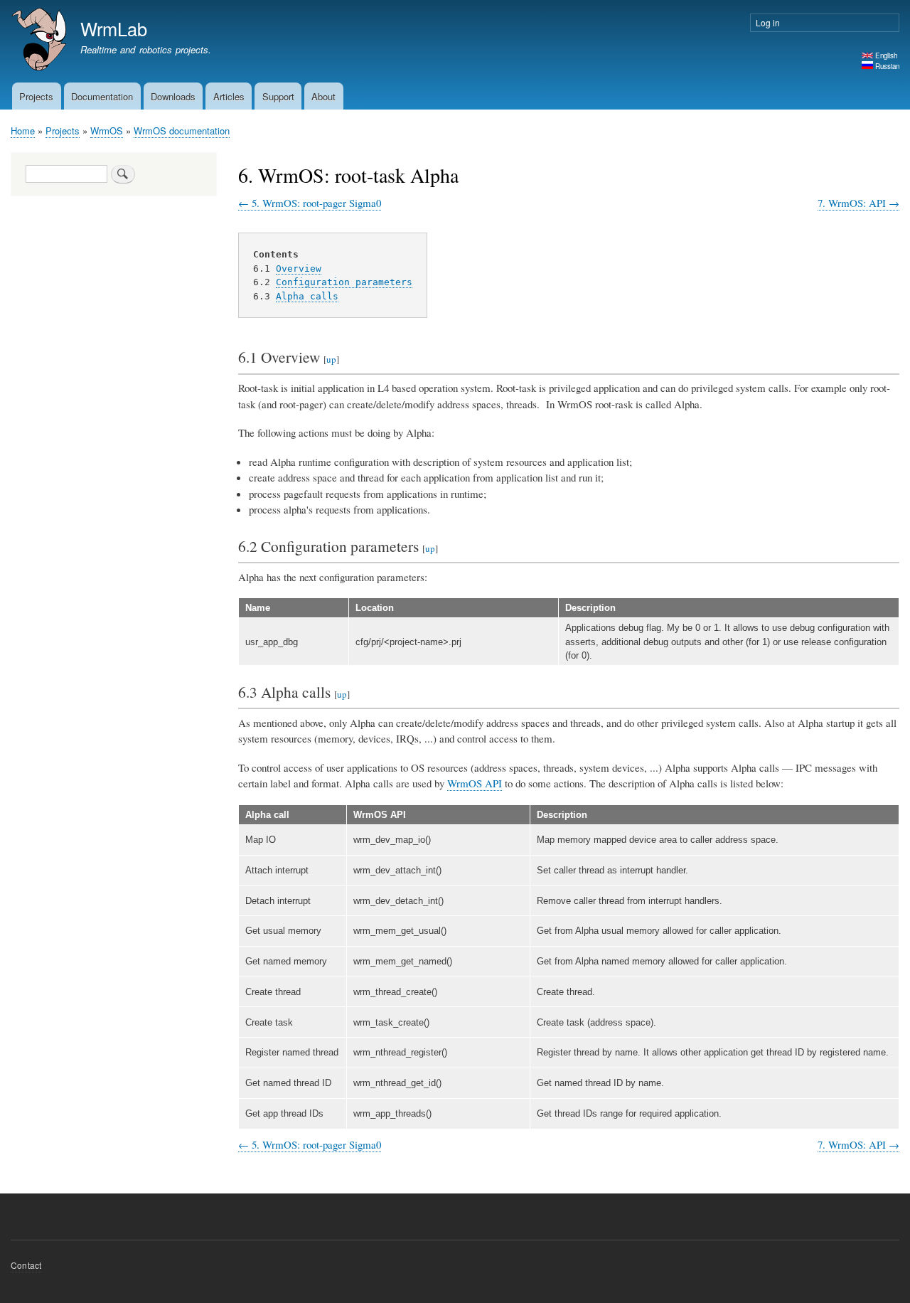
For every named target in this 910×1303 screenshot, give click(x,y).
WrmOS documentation (182, 130)
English (885, 55)
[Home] (39, 41)
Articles (229, 96)
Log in (768, 22)
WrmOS (106, 130)
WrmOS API (474, 783)
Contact (26, 1265)
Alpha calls (307, 296)
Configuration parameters (344, 282)
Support (278, 96)
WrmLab (113, 28)
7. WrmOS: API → (858, 203)
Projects (36, 96)
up (331, 359)
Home (23, 130)
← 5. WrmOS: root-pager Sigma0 (309, 203)
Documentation (102, 96)
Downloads (173, 96)
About (323, 96)
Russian (886, 66)
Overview (298, 268)
